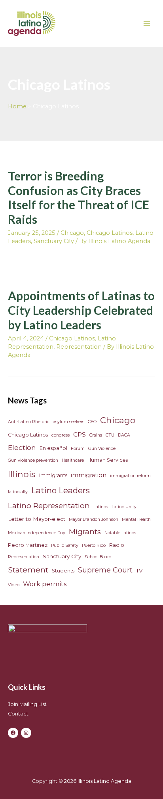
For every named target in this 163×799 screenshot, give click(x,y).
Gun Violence (102, 448)
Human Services (107, 460)
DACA (124, 435)
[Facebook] (13, 733)
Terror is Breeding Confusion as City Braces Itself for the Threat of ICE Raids (78, 198)
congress (60, 435)
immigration (88, 475)
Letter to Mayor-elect (36, 519)
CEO (92, 421)
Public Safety (64, 545)
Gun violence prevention (33, 460)
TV (139, 570)
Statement (28, 569)
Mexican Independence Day (36, 532)
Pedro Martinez (27, 545)
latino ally (18, 491)
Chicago (72, 232)
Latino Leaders (60, 490)
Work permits (44, 584)
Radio (116, 545)
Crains (95, 435)
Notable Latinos (120, 532)
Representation (79, 346)
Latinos (100, 506)
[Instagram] (26, 733)
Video (13, 584)
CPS (79, 434)
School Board (98, 556)
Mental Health (136, 519)
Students (63, 571)
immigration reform (130, 475)
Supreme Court (105, 570)
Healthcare (73, 460)
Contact (18, 714)
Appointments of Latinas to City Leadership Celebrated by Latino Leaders (81, 310)
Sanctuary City (54, 241)
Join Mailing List (27, 704)
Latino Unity (124, 506)
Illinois (22, 474)
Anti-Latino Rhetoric (28, 421)
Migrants (85, 531)
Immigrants (53, 475)
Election (22, 447)
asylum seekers (68, 421)
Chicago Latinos (110, 232)
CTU (110, 435)
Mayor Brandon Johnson (93, 519)
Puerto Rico (94, 545)
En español (53, 448)
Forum (78, 448)
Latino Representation (49, 505)
